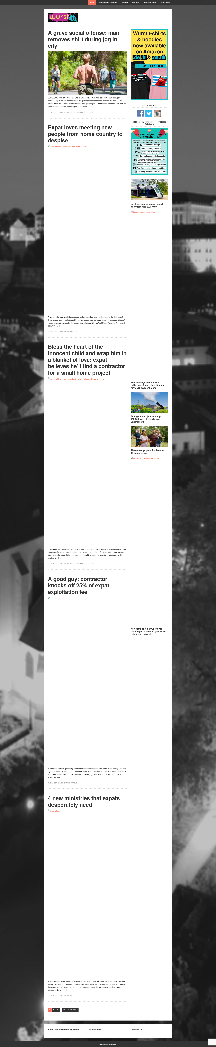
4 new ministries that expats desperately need (84, 801)
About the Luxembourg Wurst (64, 1029)
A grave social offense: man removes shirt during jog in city (83, 39)
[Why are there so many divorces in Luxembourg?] (149, 174)
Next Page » (72, 1010)
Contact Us (137, 1029)
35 (64, 1010)
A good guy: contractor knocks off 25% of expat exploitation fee (78, 585)
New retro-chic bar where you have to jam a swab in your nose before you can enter (148, 631)
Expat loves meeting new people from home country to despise (85, 133)
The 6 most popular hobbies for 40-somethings (147, 451)
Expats (60, 112)
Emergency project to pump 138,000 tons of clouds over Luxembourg (146, 419)
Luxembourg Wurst (63, 17)
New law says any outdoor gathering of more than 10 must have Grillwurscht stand (148, 385)
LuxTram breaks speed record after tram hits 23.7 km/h (147, 205)
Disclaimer (95, 1029)
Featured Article (70, 112)
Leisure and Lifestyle (85, 112)
